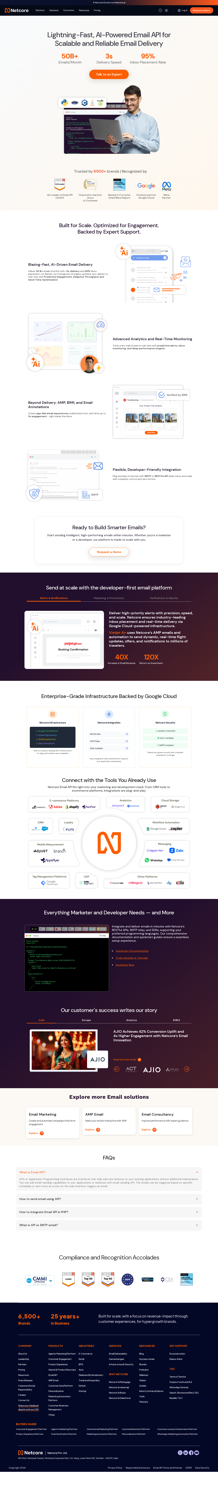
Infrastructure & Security (121, 1364)
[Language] (167, 10)
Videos (142, 1380)
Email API (52, 1375)
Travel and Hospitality (89, 1380)
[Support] (160, 10)
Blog (141, 1353)
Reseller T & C (176, 1398)
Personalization (56, 1391)
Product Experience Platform (29, 1434)
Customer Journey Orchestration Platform (175, 1429)
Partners (22, 1364)
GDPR (189, 1467)
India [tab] (41, 1020)
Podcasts (144, 1369)
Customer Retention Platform (136, 1429)
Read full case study (125, 1059)
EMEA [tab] (176, 1020)
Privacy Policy (115, 1467)
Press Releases (25, 1380)
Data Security (202, 1467)
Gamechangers (116, 1359)
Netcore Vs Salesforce (120, 1398)
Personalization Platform (133, 1434)
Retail (81, 1359)
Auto (81, 1369)
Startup (82, 1391)
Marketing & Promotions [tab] (109, 598)
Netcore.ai (120, 2)
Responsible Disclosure (138, 1467)
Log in (185, 10)
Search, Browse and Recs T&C (184, 1392)
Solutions (54, 10)
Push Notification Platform (64, 1434)
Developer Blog (125, 965)
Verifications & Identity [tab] (164, 598)
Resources (84, 10)
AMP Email (53, 1380)
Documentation (177, 1353)
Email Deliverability (118, 1353)
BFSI (81, 1364)
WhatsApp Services (179, 1387)
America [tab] (131, 1020)
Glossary (143, 1401)
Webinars (143, 1375)
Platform (40, 10)
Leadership (23, 1359)
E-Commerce (85, 1353)
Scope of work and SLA (181, 1382)
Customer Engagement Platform (31, 1429)
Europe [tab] (86, 1020)
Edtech (82, 1385)
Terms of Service (178, 1376)
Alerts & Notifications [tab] (54, 598)
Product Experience (58, 1364)
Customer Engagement (59, 1359)
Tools (142, 1396)
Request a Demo (109, 552)
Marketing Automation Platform (102, 1434)
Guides (142, 1385)
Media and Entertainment (91, 1375)
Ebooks (143, 1364)
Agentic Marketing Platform (62, 1353)
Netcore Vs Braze (117, 1392)
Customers (68, 10)
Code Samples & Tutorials (132, 958)
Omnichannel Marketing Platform (102, 1429)
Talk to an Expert (109, 74)
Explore (34, 1133)
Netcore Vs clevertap (119, 1387)
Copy (103, 935)
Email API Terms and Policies (167, 1467)
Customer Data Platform (60, 1385)
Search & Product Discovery (62, 1369)
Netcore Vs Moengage (119, 1382)
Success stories (147, 1359)
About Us (22, 1353)
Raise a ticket (176, 1359)
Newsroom (23, 1375)
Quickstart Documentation (132, 951)
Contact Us (23, 1400)
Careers (22, 1395)
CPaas (51, 1414)
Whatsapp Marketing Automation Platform (175, 1434)
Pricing (97, 10)
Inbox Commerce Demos (151, 1391)
